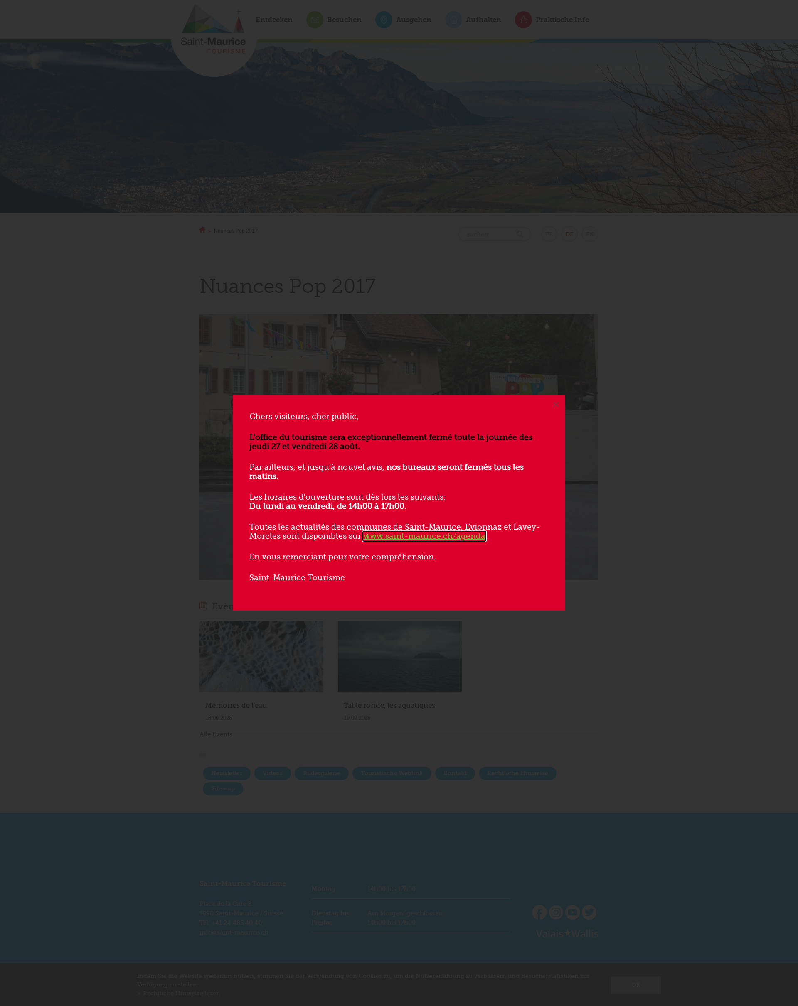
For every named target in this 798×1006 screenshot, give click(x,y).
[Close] (556, 404)
